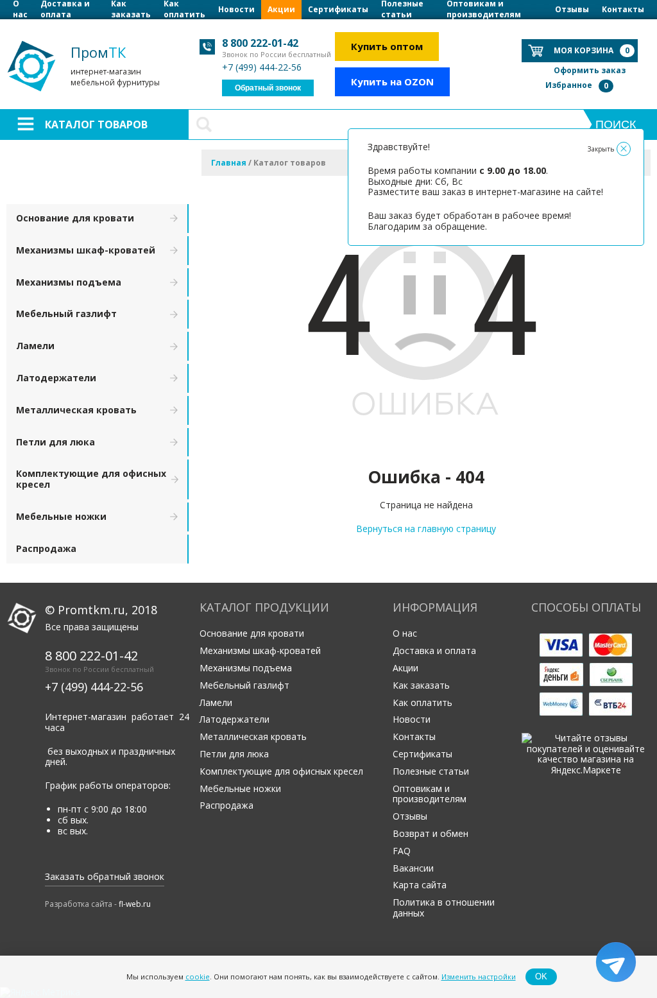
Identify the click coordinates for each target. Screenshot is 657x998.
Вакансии (413, 868)
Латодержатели (56, 378)
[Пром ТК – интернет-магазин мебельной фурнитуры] (90, 32)
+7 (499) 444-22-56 (262, 67)
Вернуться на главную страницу (426, 528)
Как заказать (131, 9)
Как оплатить (184, 9)
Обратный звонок (268, 87)
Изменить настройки (478, 976)
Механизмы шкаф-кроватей (85, 250)
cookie (197, 976)
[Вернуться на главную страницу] (426, 448)
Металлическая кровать (76, 410)
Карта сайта (420, 885)
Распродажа (46, 548)
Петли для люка (55, 442)
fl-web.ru (135, 904)
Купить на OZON (392, 81)
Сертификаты (338, 9)
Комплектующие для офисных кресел (91, 478)
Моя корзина (591, 50)
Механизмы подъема (68, 282)
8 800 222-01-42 (260, 43)
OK (541, 976)
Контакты (623, 9)
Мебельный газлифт (66, 313)
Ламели (35, 346)
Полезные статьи (402, 9)
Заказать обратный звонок (104, 876)
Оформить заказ (590, 70)
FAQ (402, 851)
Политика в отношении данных (444, 907)
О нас (20, 9)
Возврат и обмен (430, 833)
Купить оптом (387, 46)
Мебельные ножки (61, 516)
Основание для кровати (75, 218)
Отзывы (572, 9)
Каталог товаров (96, 124)
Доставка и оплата (65, 9)
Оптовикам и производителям (484, 9)
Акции (281, 9)
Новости (236, 9)
